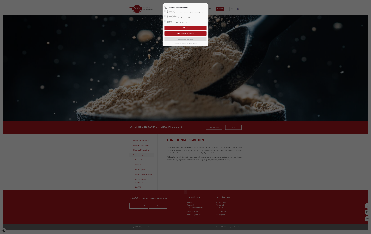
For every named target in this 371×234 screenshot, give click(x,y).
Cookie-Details (193, 43)
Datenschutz (177, 43)
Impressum (185, 43)
